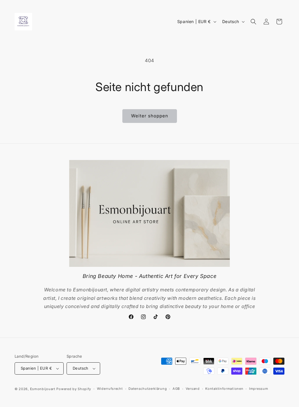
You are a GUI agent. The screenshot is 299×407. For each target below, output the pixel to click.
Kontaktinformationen (224, 389)
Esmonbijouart (43, 389)
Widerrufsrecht (110, 389)
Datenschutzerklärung (147, 389)
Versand (193, 389)
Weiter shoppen (149, 116)
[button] (253, 21)
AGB (176, 389)
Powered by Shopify (73, 389)
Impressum (258, 389)
